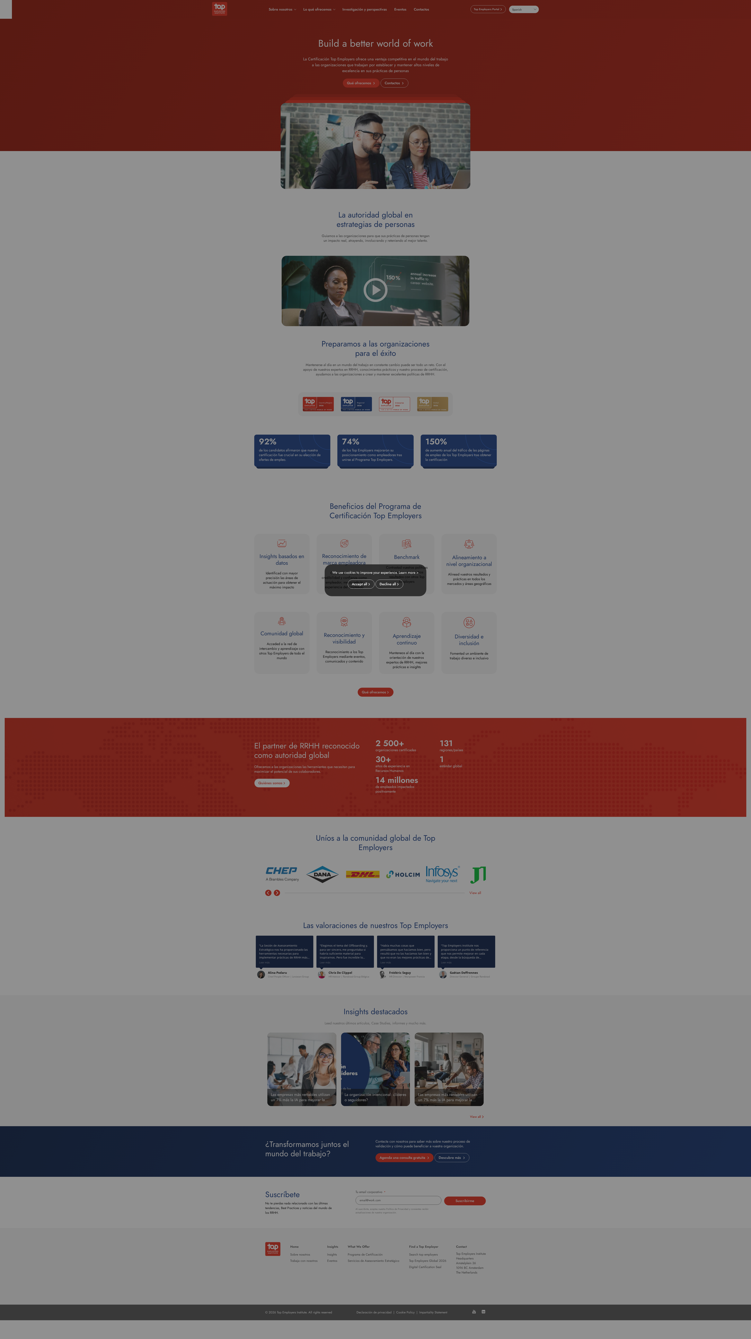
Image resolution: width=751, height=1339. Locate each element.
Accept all (359, 584)
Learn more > (409, 572)
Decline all (388, 584)
